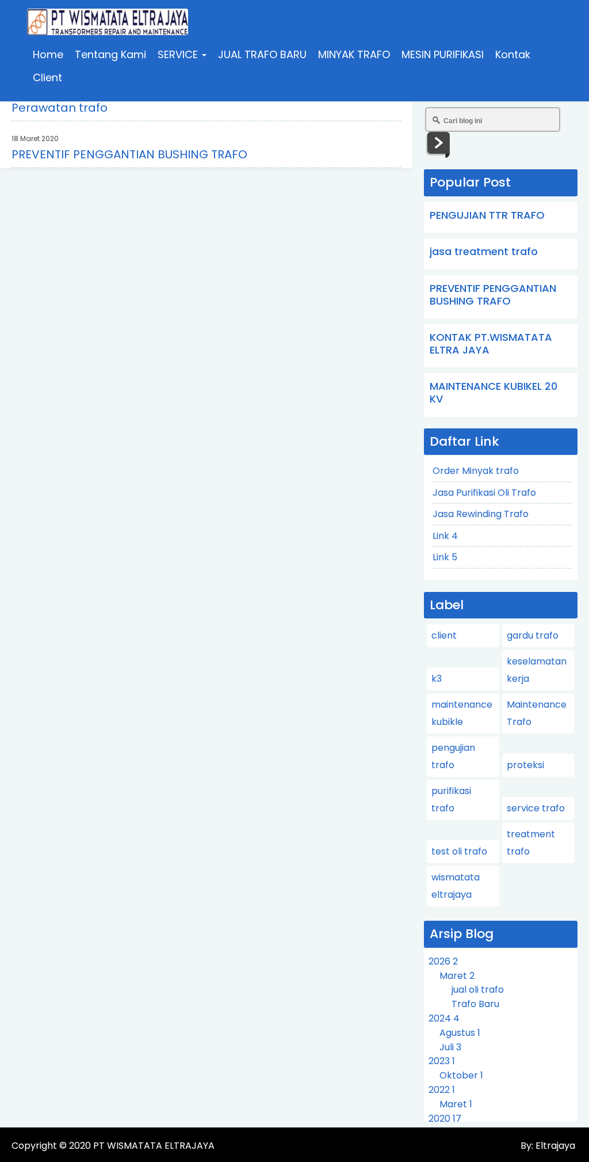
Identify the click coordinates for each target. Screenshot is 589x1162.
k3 (436, 678)
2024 (444, 1018)
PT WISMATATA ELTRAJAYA (154, 1145)
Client (47, 77)
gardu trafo (533, 635)
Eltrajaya (554, 1145)
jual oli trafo (478, 989)
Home (48, 54)
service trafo (536, 808)
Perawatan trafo (60, 108)
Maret (457, 975)
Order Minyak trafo (476, 470)
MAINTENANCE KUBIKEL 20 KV (493, 392)
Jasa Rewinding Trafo (481, 514)
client (444, 635)
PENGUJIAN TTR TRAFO (487, 215)
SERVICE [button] (179, 54)
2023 (442, 1061)
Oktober (461, 1075)
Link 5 (445, 557)
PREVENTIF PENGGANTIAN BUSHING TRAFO (129, 154)
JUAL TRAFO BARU (262, 54)
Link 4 (445, 535)
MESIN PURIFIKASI (442, 54)
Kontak (512, 54)
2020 (445, 1118)
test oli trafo (459, 851)
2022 (442, 1089)
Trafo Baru (475, 1004)
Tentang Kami (110, 54)
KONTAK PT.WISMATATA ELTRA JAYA (491, 343)
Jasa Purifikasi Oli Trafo (484, 492)
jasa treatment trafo (484, 251)
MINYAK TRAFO (354, 54)
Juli (450, 1047)
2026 (443, 961)
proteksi (525, 765)
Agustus (459, 1032)
